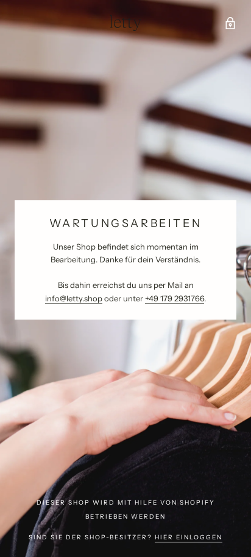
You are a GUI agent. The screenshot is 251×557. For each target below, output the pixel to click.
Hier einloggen (188, 537)
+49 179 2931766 (174, 298)
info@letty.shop (73, 298)
